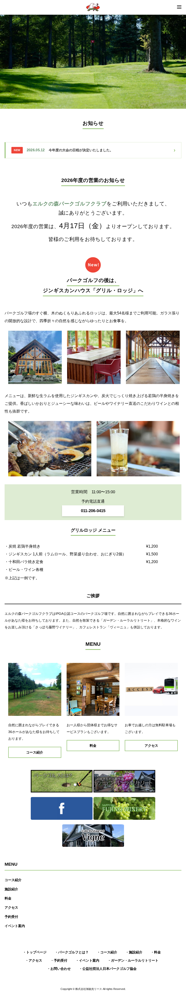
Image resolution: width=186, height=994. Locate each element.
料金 (8, 898)
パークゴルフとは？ (73, 952)
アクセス (11, 907)
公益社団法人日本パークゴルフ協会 (109, 969)
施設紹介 (11, 889)
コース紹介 (13, 880)
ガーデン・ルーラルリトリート (134, 960)
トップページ (36, 952)
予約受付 (11, 917)
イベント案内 (15, 926)
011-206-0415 (93, 510)
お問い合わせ (60, 969)
